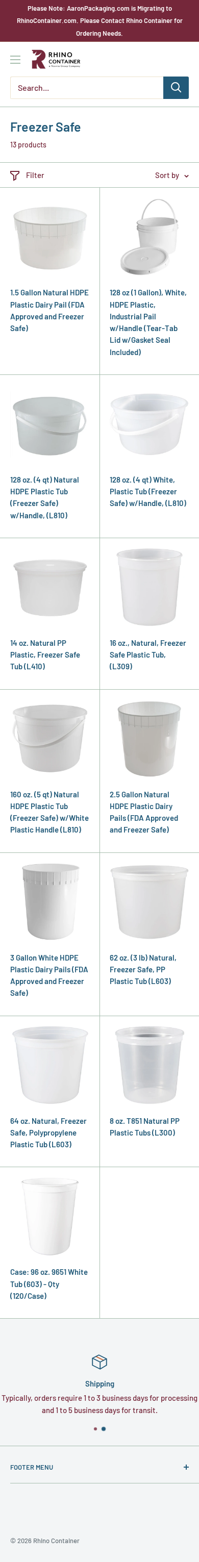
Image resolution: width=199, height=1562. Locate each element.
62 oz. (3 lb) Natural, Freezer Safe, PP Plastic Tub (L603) (143, 969)
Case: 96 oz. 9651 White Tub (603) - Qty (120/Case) (49, 1283)
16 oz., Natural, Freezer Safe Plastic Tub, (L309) (148, 654)
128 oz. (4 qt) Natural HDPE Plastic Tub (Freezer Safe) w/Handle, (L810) (44, 497)
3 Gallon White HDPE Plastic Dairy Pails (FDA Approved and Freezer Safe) (49, 975)
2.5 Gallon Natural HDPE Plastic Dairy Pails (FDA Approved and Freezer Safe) (144, 812)
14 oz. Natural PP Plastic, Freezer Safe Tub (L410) (45, 654)
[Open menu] (15, 60)
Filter (35, 175)
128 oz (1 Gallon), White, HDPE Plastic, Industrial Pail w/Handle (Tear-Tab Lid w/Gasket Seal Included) (148, 322)
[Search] (176, 88)
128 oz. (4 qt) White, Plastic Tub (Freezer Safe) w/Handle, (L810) (148, 491)
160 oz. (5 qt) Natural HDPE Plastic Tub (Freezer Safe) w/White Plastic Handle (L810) (49, 812)
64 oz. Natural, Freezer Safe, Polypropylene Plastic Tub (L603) (48, 1132)
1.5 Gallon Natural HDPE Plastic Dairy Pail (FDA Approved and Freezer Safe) (49, 310)
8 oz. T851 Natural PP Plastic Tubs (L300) (145, 1126)
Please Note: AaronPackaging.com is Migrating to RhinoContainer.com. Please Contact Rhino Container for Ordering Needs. (100, 20)
